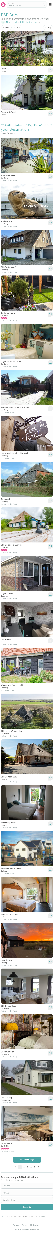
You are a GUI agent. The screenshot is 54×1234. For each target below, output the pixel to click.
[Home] (2, 1216)
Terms (24, 1225)
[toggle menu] (50, 4)
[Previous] (4, 49)
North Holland (13, 22)
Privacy (16, 1225)
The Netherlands (30, 22)
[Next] (49, 49)
